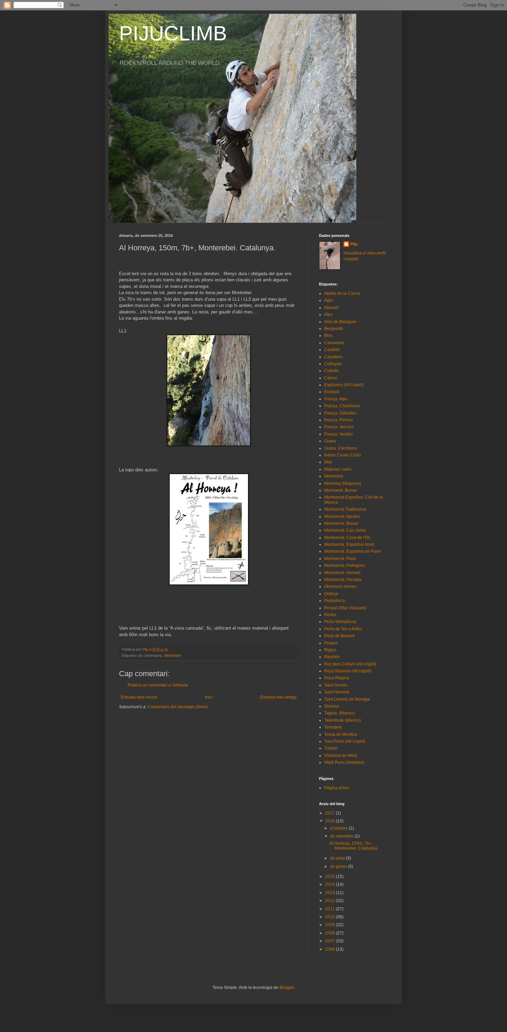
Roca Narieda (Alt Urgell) (347, 671)
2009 (330, 924)
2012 (330, 900)
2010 (330, 916)
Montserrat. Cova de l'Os (347, 537)
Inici (208, 697)
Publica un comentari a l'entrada (158, 685)
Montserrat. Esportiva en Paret (352, 551)
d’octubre (339, 828)
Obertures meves (340, 586)
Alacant (331, 307)
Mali (328, 462)
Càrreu (330, 377)
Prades (331, 643)
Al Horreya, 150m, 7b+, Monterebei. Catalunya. (353, 846)
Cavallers (333, 356)
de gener (339, 866)
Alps (328, 314)
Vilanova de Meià (340, 755)
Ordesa (331, 593)
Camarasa (334, 342)
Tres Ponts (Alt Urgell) (344, 741)
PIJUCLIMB (173, 33)
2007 (330, 941)
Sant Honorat (336, 692)
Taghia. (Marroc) (339, 713)
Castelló (332, 349)
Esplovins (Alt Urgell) (344, 384)
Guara (330, 441)
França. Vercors (339, 426)
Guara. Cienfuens (340, 448)
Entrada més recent (139, 697)
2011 (330, 908)
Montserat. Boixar (340, 490)
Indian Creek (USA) (342, 455)
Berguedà (333, 328)
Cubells (331, 370)
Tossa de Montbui (340, 734)
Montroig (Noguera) (342, 483)
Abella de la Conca (342, 293)
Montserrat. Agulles (342, 516)
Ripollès (332, 656)
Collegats (333, 363)
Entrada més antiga (278, 697)
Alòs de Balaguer (340, 321)
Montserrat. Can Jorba (345, 530)
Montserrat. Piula (340, 558)
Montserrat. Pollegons (344, 565)
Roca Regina (336, 677)
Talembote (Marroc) (342, 720)
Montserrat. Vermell (342, 572)
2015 (330, 876)
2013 (330, 892)
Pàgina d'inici (336, 787)
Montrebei (172, 655)
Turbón (331, 748)
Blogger (286, 987)
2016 (330, 821)
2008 (330, 933)
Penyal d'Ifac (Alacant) (345, 607)
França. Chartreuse (342, 405)
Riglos (330, 650)
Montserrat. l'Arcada (342, 579)
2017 (330, 813)
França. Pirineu (338, 420)
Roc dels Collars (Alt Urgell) (350, 664)
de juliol (338, 858)
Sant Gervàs (335, 685)
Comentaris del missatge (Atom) (178, 706)
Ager (328, 300)
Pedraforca (334, 600)
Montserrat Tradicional (345, 509)
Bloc (328, 335)
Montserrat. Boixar (341, 523)
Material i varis (337, 469)
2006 (330, 949)
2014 (330, 884)
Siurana (331, 706)
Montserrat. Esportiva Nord (349, 544)
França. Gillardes (340, 413)
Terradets (333, 727)
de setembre (342, 836)
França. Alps (335, 399)
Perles (330, 614)
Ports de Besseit (339, 635)
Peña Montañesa (340, 621)
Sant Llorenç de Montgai (347, 699)
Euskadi (331, 391)
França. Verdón (338, 434)
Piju (354, 244)
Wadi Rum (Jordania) (344, 762)
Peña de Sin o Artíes (343, 629)
